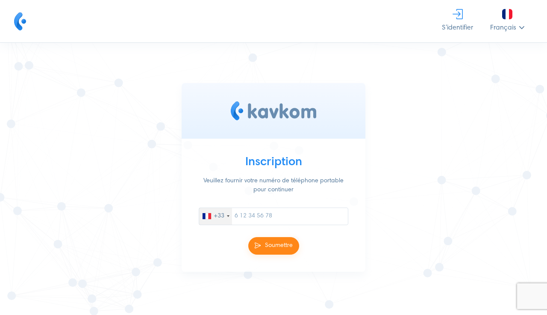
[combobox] (215, 216)
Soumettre (279, 245)
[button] (507, 21)
